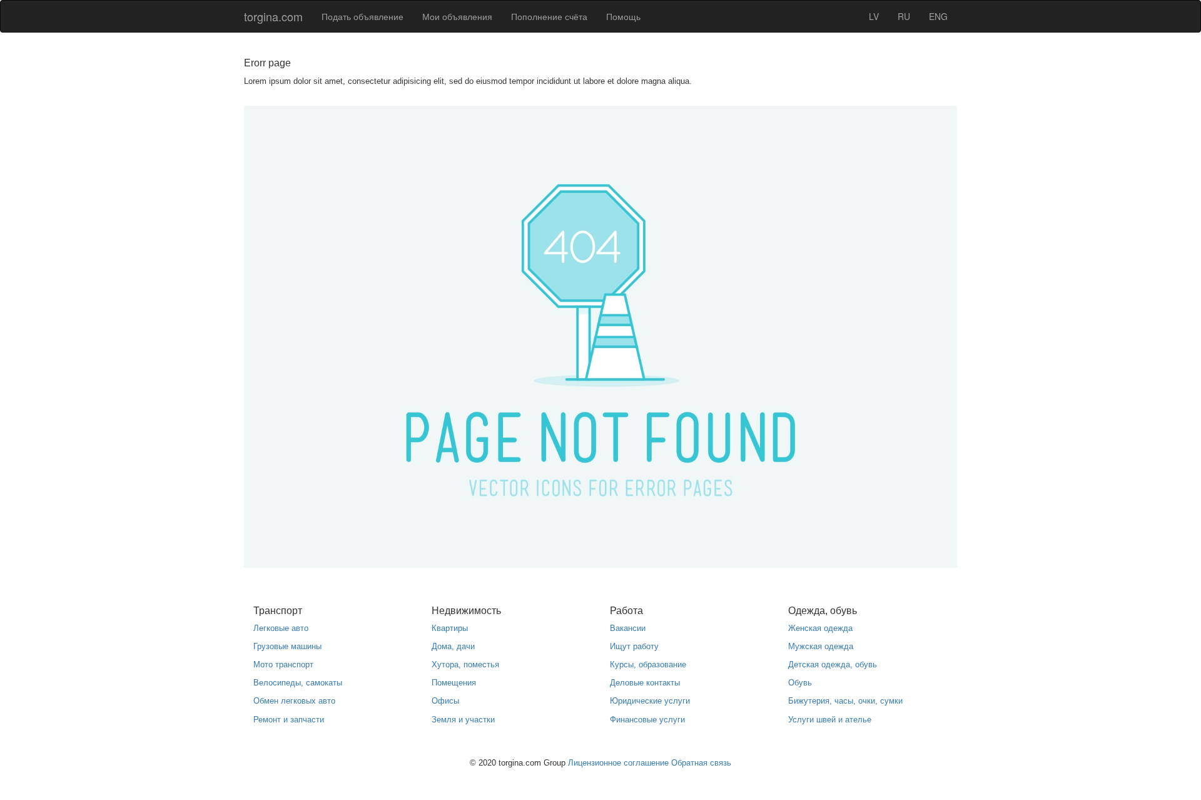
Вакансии (628, 628)
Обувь (800, 682)
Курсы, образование (648, 664)
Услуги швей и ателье (829, 719)
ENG (938, 16)
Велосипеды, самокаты (297, 682)
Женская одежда (820, 628)
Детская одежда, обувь (832, 664)
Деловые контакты (645, 682)
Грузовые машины (287, 646)
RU (904, 16)
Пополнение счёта (549, 16)
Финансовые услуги (647, 719)
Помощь (623, 16)
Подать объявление (362, 16)
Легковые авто (280, 628)
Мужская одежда (820, 646)
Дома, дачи (453, 646)
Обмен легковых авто (294, 700)
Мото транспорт (283, 664)
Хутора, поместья (465, 664)
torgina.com (273, 16)
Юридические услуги (650, 700)
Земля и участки (463, 719)
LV (874, 16)
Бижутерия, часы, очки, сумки (845, 700)
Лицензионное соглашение (618, 762)
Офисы (445, 700)
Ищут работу (634, 646)
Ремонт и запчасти (288, 719)
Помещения (454, 682)
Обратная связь (701, 762)
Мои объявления (457, 16)
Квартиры (450, 628)
